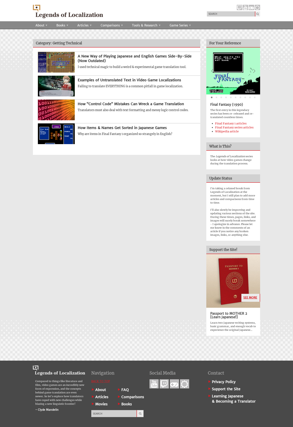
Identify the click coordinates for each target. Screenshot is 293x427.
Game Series (179, 25)
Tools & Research (145, 25)
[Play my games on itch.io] (251, 7)
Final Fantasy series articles (234, 127)
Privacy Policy (224, 381)
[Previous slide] (212, 71)
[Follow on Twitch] (239, 7)
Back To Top (100, 381)
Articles (83, 25)
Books (61, 25)
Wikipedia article (227, 131)
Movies (101, 404)
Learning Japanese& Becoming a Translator (234, 399)
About (40, 25)
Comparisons (111, 25)
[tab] (211, 97)
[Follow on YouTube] (245, 7)
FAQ (125, 389)
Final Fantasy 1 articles (231, 123)
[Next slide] (254, 71)
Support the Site (226, 389)
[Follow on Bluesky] (257, 7)
